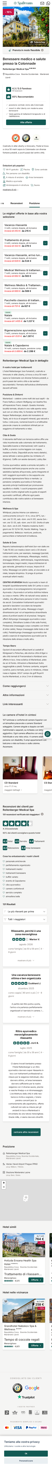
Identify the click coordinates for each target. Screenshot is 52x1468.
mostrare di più (9, 189)
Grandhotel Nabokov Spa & (20, 1328)
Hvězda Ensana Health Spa (20, 1262)
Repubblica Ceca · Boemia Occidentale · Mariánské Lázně (27, 76)
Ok (26, 1453)
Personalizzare (26, 1461)
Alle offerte (26, 122)
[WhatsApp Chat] (47, 734)
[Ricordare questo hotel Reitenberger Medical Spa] (46, 10)
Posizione (34, 203)
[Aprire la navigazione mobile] (5, 3)
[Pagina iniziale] (23, 3)
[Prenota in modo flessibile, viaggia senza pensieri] (42, 50)
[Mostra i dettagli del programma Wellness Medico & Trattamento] (45, 288)
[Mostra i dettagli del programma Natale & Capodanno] (45, 348)
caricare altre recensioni (26, 1132)
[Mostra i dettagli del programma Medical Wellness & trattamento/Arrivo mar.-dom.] (45, 273)
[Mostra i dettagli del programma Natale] (45, 318)
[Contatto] (42, 3)
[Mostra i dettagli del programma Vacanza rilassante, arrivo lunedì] (45, 258)
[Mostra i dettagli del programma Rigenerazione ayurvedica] (45, 333)
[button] (26, 1197)
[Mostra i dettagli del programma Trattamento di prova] (45, 243)
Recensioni (17, 203)
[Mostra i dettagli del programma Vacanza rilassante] (45, 228)
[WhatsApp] (48, 3)
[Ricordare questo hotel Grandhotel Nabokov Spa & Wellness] (6, 1301)
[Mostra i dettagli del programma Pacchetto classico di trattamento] (45, 303)
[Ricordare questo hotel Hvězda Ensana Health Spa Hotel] (6, 1236)
